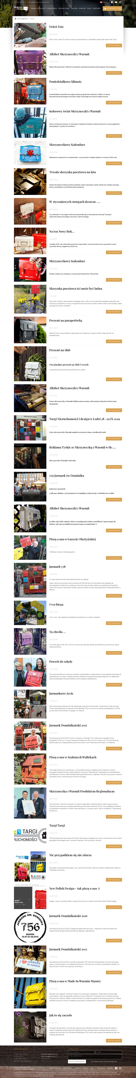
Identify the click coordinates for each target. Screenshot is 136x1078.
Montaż (82, 8)
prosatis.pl (31, 1069)
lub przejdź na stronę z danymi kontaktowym (104, 1061)
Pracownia (52, 8)
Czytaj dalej (114, 45)
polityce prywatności (97, 1072)
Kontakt (96, 8)
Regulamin (100, 1068)
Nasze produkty (38, 8)
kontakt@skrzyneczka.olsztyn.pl (38, 2)
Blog (89, 8)
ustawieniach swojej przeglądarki (46, 1074)
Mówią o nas (63, 8)
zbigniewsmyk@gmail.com (49, 1054)
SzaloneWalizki (70, 774)
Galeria (74, 8)
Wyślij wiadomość (76, 1061)
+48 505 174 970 (19, 2)
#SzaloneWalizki (69, 679)
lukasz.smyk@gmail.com (48, 1056)
